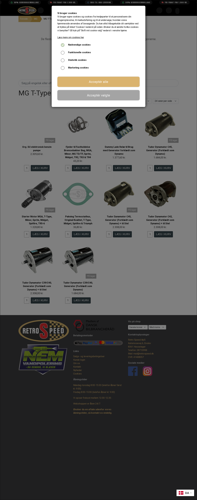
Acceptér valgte (98, 95)
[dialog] (98, 250)
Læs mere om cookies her (70, 37)
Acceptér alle (98, 82)
